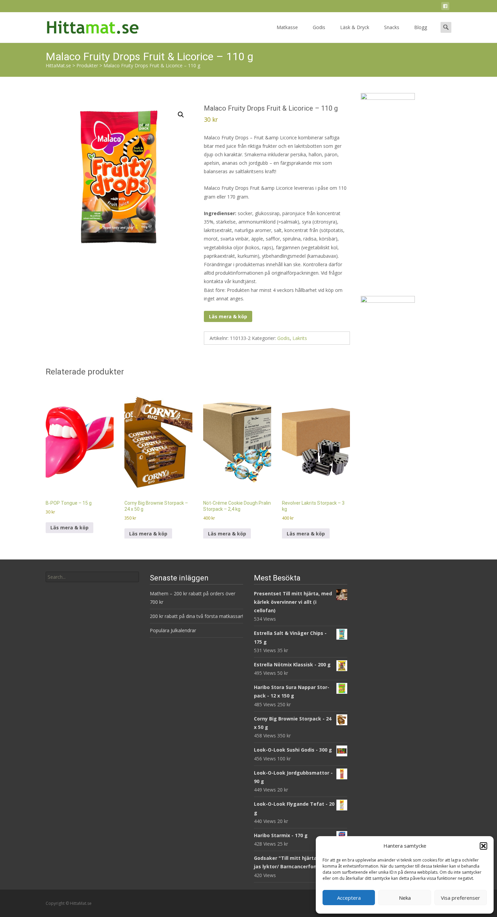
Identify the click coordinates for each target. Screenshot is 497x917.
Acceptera (349, 897)
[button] (483, 846)
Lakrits (299, 338)
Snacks (391, 27)
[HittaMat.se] (87, 25)
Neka (405, 897)
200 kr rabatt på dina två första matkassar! (196, 616)
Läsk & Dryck (354, 27)
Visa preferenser (460, 897)
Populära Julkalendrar (173, 630)
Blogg (420, 27)
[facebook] (445, 7)
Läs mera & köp (228, 316)
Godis (319, 27)
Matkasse (287, 27)
